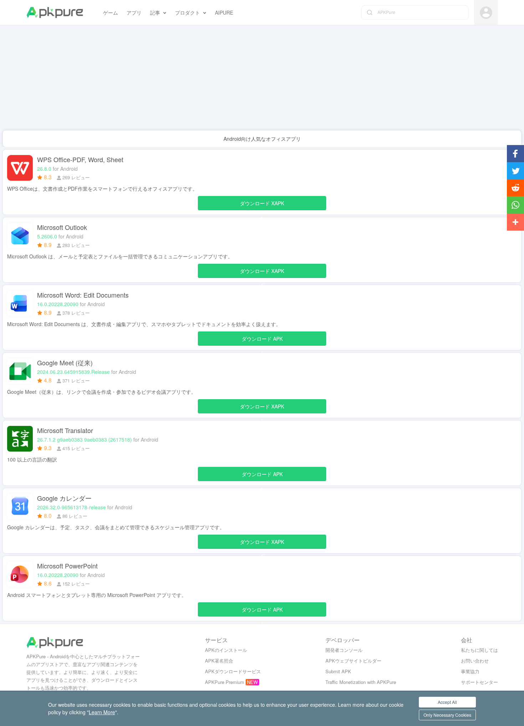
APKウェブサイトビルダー (353, 660)
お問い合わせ (475, 660)
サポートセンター (479, 682)
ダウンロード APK (262, 340)
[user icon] (486, 12)
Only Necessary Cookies (447, 715)
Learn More (102, 712)
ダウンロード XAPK (262, 205)
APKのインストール (226, 650)
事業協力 (470, 671)
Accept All (447, 702)
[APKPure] (54, 12)
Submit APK (338, 671)
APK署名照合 (219, 660)
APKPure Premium (224, 682)
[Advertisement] (214, 80)
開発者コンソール (344, 650)
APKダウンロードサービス (233, 671)
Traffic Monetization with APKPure (360, 682)
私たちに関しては (479, 650)
